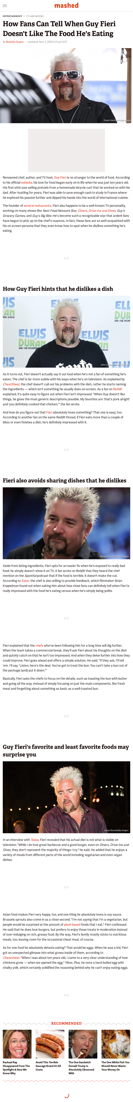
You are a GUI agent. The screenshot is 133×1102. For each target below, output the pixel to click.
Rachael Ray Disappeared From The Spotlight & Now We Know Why (16, 1068)
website (26, 183)
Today (35, 840)
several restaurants (37, 206)
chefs (39, 646)
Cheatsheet (11, 958)
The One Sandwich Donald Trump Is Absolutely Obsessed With (81, 1068)
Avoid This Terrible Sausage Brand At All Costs (48, 1066)
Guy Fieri (60, 177)
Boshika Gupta (14, 42)
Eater (25, 581)
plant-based (72, 925)
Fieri (49, 412)
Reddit (117, 389)
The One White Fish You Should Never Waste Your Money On (115, 1066)
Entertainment (12, 16)
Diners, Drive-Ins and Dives (97, 211)
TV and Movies (35, 16)
